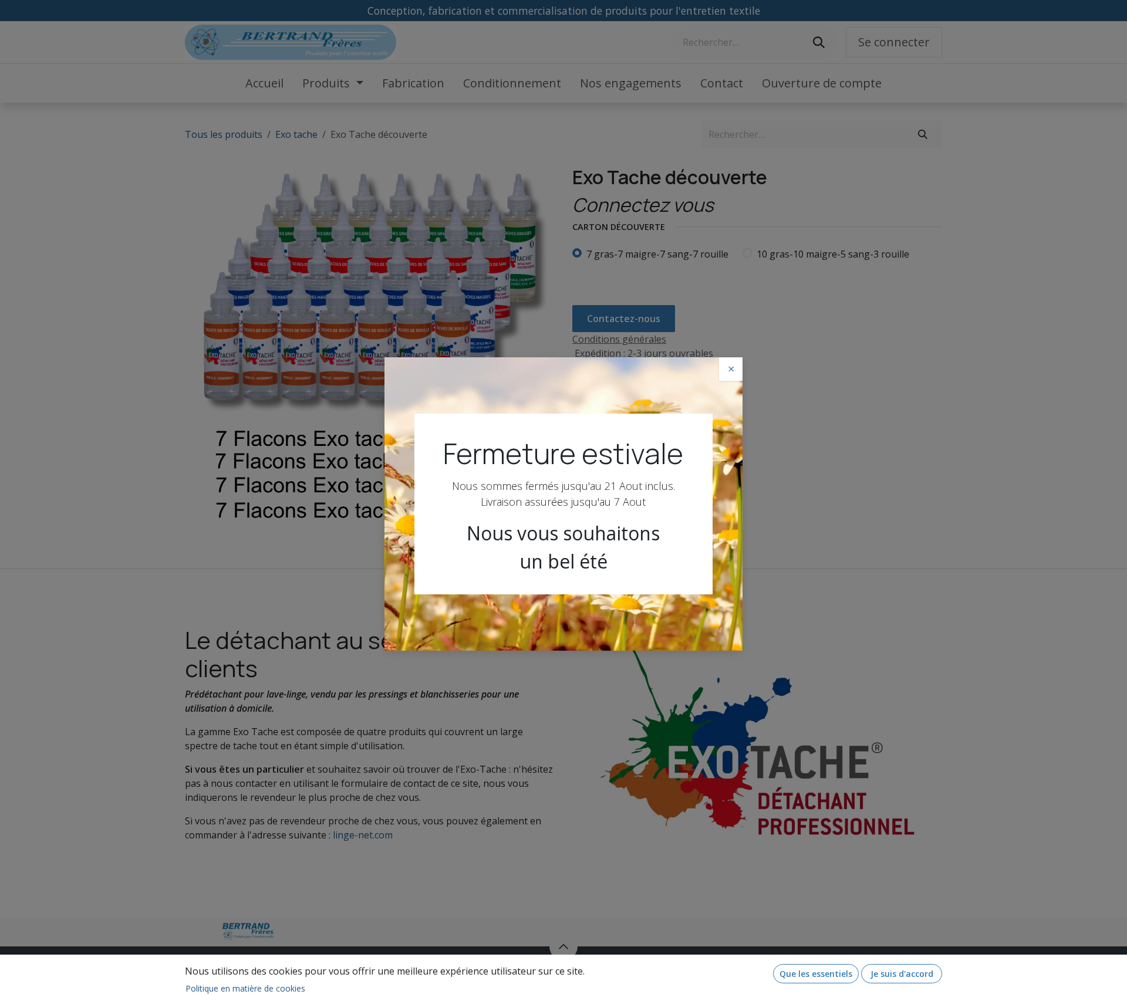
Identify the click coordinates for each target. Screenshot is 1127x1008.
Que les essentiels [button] (816, 973)
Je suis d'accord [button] (901, 973)
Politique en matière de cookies (245, 988)
